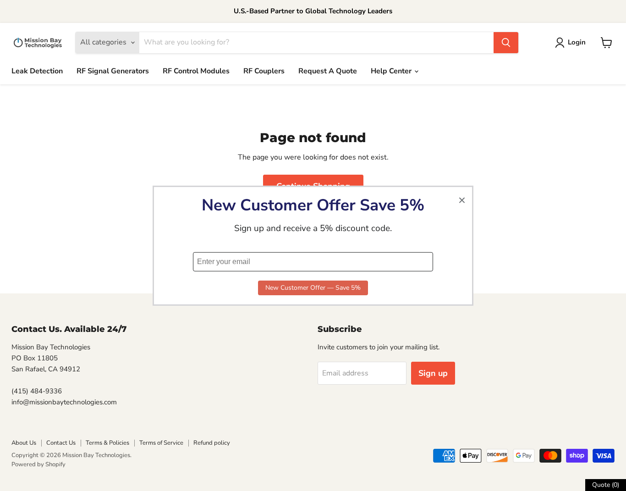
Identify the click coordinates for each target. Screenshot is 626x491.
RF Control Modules (196, 71)
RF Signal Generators (113, 71)
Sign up (433, 373)
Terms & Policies (107, 443)
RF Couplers (264, 71)
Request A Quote (327, 71)
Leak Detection (37, 71)
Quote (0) (605, 484)
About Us (23, 443)
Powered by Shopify (38, 464)
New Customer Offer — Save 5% (313, 287)
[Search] (506, 42)
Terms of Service (161, 443)
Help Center (392, 71)
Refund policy (211, 443)
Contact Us (61, 443)
